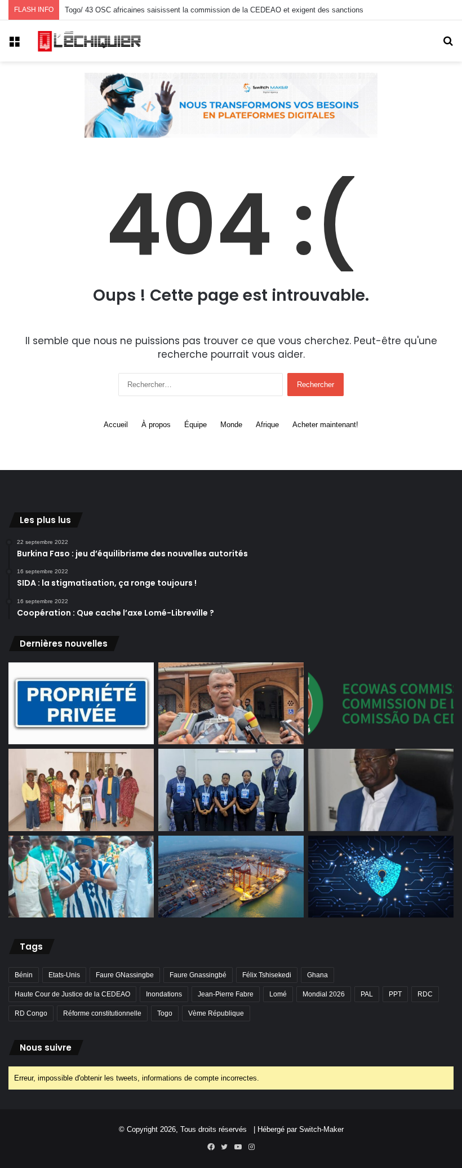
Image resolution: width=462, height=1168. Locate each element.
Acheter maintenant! (325, 424)
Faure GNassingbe (125, 975)
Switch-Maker (321, 1129)
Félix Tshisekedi (266, 975)
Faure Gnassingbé (198, 975)
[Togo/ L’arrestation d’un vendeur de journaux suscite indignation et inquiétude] (231, 703)
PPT (395, 994)
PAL (367, 994)
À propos (156, 424)
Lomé (278, 994)
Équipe (195, 424)
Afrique (267, 424)
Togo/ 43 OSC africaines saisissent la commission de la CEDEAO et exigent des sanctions (214, 10)
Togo (164, 1013)
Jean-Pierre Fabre (226, 994)
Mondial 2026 (324, 994)
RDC (425, 994)
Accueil (116, 424)
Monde (231, 424)
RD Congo (31, 1013)
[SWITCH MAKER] (231, 104)
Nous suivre (46, 1047)
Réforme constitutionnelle (102, 1013)
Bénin (24, 975)
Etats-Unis (64, 975)
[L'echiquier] (90, 41)
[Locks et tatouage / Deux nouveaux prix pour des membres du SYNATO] (81, 790)
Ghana (317, 975)
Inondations (164, 994)
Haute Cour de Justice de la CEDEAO (72, 994)
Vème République (216, 1013)
